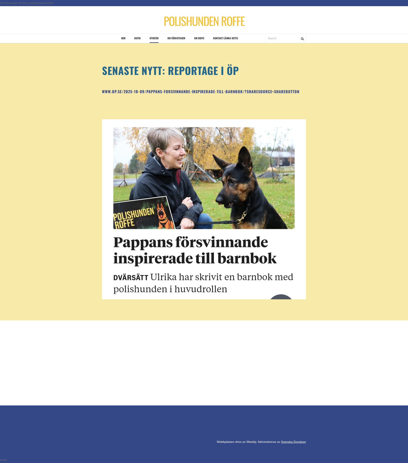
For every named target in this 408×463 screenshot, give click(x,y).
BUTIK (137, 38)
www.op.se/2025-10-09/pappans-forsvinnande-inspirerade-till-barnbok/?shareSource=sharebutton (200, 91)
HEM (123, 38)
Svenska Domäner (293, 441)
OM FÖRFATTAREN (176, 38)
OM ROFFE (199, 38)
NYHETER (154, 38)
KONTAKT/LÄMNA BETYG (225, 38)
